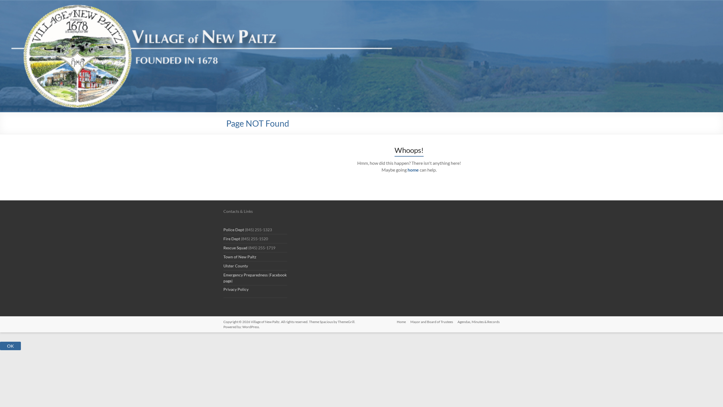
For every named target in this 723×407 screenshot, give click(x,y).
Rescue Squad (235, 247)
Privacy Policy (236, 289)
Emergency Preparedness (245, 274)
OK (10, 345)
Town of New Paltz (239, 256)
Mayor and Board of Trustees (431, 322)
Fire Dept (231, 238)
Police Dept (233, 229)
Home (401, 322)
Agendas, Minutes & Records (479, 322)
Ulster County (235, 265)
